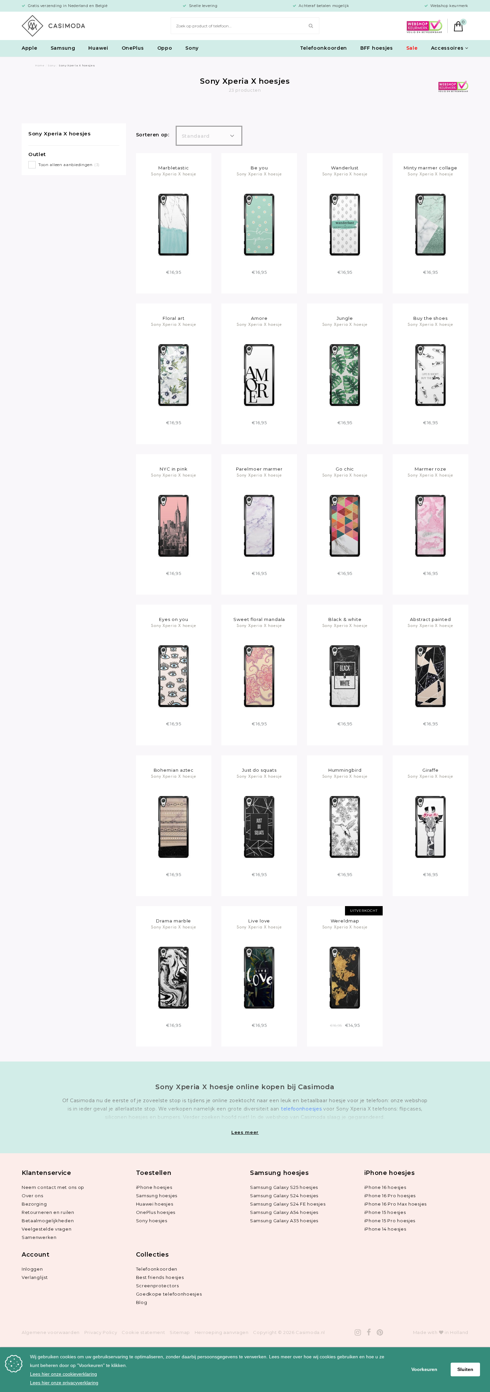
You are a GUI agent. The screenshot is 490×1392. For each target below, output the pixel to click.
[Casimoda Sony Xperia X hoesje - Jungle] (345, 375)
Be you (259, 167)
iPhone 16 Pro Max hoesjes (395, 1204)
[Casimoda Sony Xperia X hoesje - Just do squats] (259, 826)
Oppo (164, 48)
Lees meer (245, 1132)
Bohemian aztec (174, 770)
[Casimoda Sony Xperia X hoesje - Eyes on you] (173, 676)
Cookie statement (143, 1332)
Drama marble (173, 920)
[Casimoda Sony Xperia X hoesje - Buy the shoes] (430, 375)
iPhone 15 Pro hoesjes (390, 1220)
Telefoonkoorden (323, 48)
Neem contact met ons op (53, 1187)
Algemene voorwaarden (51, 1332)
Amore (259, 318)
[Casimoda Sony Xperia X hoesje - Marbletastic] (173, 224)
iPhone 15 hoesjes (385, 1212)
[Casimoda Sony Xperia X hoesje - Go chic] (345, 525)
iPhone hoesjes (154, 1187)
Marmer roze (430, 469)
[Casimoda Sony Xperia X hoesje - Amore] (259, 375)
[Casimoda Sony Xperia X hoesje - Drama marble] (173, 977)
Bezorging (34, 1204)
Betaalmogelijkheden (48, 1220)
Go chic (345, 469)
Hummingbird (345, 770)
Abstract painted (430, 619)
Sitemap (180, 1332)
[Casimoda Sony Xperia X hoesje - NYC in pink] (173, 525)
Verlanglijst (35, 1277)
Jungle (345, 318)
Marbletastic (173, 167)
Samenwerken (39, 1237)
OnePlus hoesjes (156, 1212)
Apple (29, 48)
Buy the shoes (430, 318)
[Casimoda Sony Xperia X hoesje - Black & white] (345, 676)
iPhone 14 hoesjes (385, 1229)
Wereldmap (345, 920)
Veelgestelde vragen (46, 1229)
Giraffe (430, 770)
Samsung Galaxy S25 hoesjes (284, 1187)
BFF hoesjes (376, 48)
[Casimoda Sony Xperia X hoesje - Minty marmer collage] (430, 224)
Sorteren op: (152, 135)
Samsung (63, 48)
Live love (259, 920)
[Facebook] (369, 1332)
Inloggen (32, 1269)
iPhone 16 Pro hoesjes (390, 1195)
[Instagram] (358, 1332)
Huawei (98, 48)
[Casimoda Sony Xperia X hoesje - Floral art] (173, 375)
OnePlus (133, 48)
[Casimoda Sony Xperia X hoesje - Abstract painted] (430, 676)
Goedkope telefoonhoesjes (169, 1294)
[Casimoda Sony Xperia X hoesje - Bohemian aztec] (173, 826)
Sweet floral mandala (259, 619)
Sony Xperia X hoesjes (59, 133)
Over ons (32, 1195)
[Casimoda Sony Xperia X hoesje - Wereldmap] (345, 977)
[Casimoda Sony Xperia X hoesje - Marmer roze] (430, 525)
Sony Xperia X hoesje (173, 173)
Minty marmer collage (430, 167)
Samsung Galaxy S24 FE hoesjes (287, 1204)
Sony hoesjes (151, 1220)
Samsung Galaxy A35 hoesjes (284, 1220)
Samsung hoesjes (157, 1195)
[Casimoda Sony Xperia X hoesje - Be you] (259, 224)
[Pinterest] (380, 1332)
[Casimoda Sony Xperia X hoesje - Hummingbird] (345, 826)
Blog (141, 1302)
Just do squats (259, 770)
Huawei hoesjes (154, 1204)
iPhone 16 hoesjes (385, 1187)
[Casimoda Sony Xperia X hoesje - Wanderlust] (345, 224)
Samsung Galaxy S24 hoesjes (284, 1195)
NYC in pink (174, 469)
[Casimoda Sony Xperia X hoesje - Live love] (259, 977)
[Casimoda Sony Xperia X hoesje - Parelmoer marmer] (259, 525)
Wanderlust (345, 167)
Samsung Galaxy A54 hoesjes (284, 1212)
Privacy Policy (100, 1332)
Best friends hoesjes (160, 1277)
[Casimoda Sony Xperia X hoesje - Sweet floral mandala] (259, 676)
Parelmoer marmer (259, 469)
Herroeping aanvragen (222, 1332)
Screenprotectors (157, 1285)
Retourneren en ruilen (48, 1212)
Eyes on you (173, 619)
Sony (192, 48)
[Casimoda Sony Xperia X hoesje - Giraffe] (430, 826)
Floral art (173, 318)
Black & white (345, 619)
